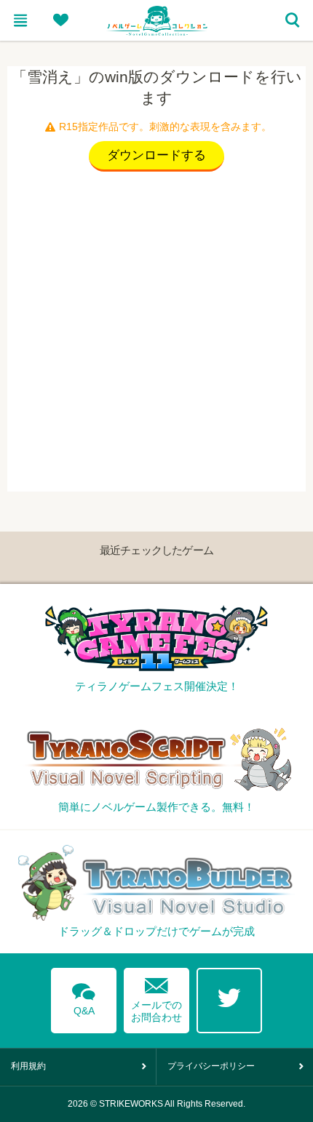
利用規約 (28, 1066)
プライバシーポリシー (211, 1066)
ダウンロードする (156, 155)
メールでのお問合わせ (156, 996)
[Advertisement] (156, 335)
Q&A (83, 997)
